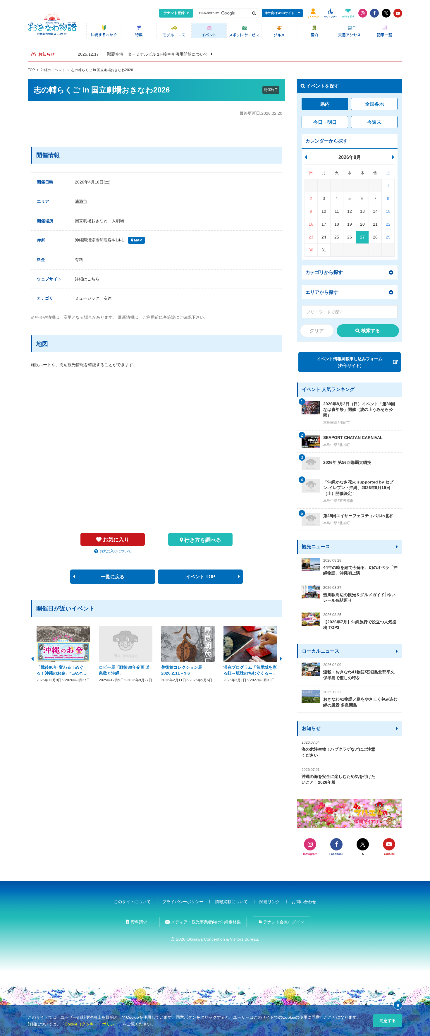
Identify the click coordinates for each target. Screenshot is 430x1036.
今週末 (374, 122)
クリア (317, 330)
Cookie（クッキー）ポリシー (91, 1024)
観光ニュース (316, 546)
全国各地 (374, 104)
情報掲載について (231, 901)
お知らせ (311, 728)
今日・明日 (325, 122)
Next (281, 658)
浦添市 (81, 201)
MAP (137, 240)
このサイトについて (132, 901)
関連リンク (269, 901)
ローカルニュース (320, 651)
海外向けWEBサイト (280, 13)
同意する (387, 1020)
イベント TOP (200, 576)
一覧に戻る (112, 576)
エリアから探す (321, 292)
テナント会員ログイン (283, 922)
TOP (31, 70)
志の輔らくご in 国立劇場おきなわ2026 (102, 70)
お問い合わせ (304, 901)
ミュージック (87, 298)
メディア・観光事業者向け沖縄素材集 (206, 922)
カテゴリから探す (324, 272)
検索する (370, 330)
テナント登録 (174, 13)
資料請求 (139, 922)
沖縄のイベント (53, 70)
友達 (108, 298)
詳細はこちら (87, 279)
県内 (325, 104)
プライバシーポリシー (182, 901)
